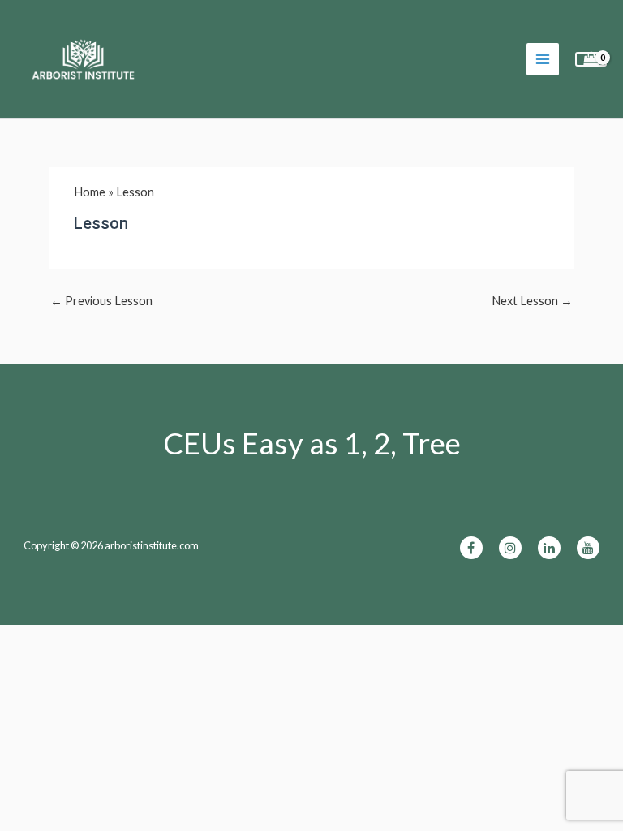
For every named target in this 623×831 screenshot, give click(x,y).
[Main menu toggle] (542, 59)
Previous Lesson (101, 301)
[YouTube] (588, 547)
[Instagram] (510, 547)
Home (89, 192)
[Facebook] (471, 547)
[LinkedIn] (549, 547)
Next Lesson (532, 301)
